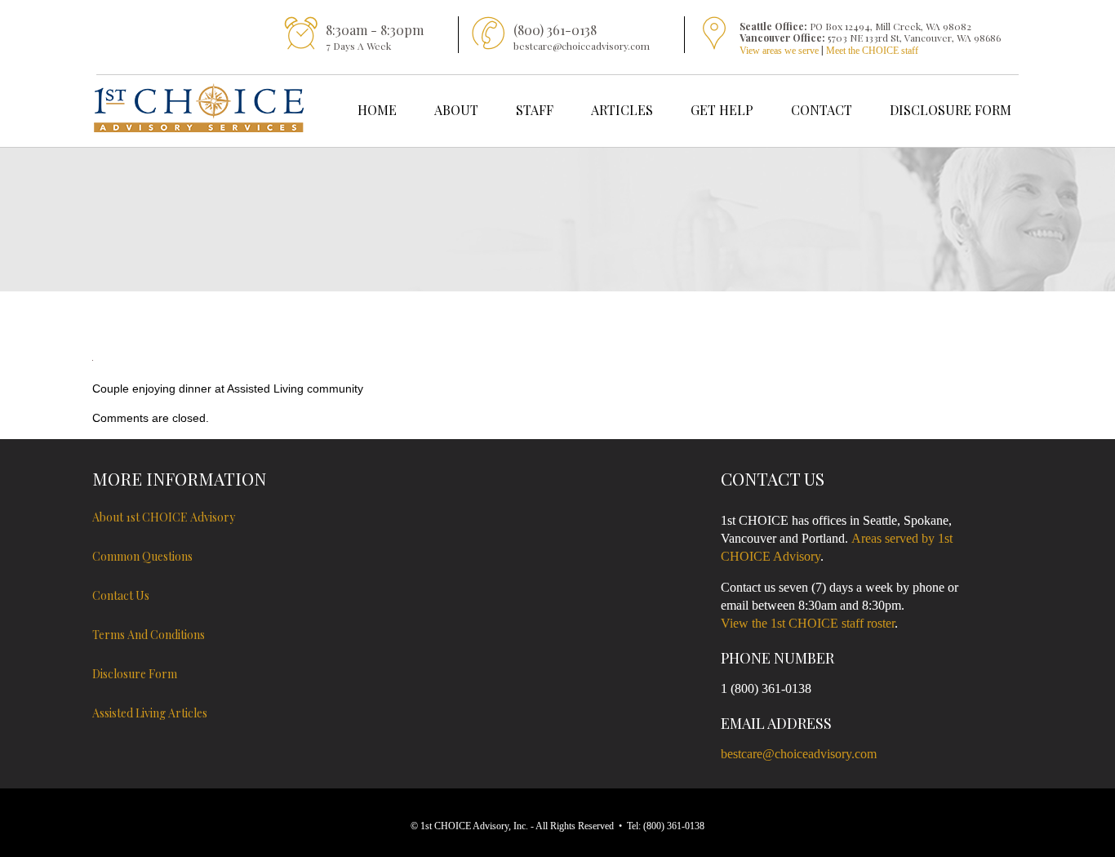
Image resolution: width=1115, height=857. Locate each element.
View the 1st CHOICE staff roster (808, 623)
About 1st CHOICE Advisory (163, 517)
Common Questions (142, 556)
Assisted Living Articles (149, 713)
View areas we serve (779, 50)
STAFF (534, 109)
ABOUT (456, 109)
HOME (377, 109)
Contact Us (120, 595)
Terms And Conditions (148, 634)
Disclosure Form (134, 674)
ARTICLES (622, 109)
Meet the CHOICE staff (872, 50)
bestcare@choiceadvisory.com (799, 754)
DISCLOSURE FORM (950, 109)
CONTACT (821, 109)
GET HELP (722, 109)
